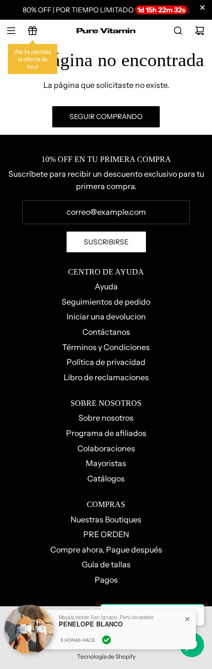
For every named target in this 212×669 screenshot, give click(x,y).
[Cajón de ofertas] (32, 30)
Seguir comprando (106, 116)
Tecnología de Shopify (106, 656)
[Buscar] (178, 30)
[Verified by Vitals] (106, 639)
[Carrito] (200, 30)
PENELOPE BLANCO (91, 624)
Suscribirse (106, 241)
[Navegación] (11, 30)
